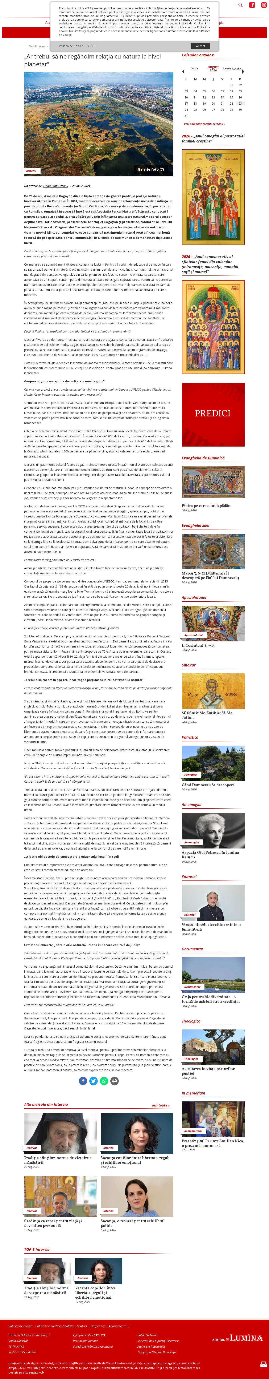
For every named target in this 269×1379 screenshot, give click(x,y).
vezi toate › (160, 1105)
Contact (81, 1326)
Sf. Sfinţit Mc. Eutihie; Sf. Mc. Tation (207, 715)
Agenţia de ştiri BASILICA (89, 1335)
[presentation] (182, 69)
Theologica (191, 1021)
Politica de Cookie (71, 46)
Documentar (192, 948)
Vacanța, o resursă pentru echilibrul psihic (133, 1223)
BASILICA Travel (147, 1335)
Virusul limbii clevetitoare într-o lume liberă (211, 927)
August (213, 69)
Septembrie (232, 69)
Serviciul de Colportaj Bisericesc (158, 1341)
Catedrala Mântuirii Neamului (93, 1346)
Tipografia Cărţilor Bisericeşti (156, 1352)
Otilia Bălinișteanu (55, 186)
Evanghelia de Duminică (203, 457)
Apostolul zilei (194, 597)
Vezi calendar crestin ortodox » (204, 124)
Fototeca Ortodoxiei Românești (28, 1335)
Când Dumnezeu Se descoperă (208, 785)
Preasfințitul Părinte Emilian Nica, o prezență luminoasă (213, 1143)
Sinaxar (189, 665)
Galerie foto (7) (151, 169)
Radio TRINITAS (18, 1341)
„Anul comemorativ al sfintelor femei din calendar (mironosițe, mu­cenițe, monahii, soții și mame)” (210, 264)
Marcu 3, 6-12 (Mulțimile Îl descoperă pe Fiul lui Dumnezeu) (210, 576)
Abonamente (117, 1326)
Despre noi (98, 1326)
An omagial (191, 804)
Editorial (189, 876)
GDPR (92, 46)
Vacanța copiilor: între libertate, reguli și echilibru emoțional (135, 1160)
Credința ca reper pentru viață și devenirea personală (53, 1223)
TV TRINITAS (16, 1346)
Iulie (195, 69)
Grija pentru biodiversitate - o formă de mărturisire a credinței (211, 999)
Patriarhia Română (85, 1341)
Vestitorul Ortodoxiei (22, 1352)
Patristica (190, 737)
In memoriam (193, 1093)
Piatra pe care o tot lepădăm (207, 506)
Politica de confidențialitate (54, 1326)
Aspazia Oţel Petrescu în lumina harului (210, 855)
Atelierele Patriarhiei (151, 1346)
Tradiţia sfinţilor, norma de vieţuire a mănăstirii (58, 1160)
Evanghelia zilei (195, 525)
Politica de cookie (20, 1326)
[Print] (114, 1081)
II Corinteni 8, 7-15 (198, 646)
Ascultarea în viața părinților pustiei (208, 1071)
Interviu (31, 171)
